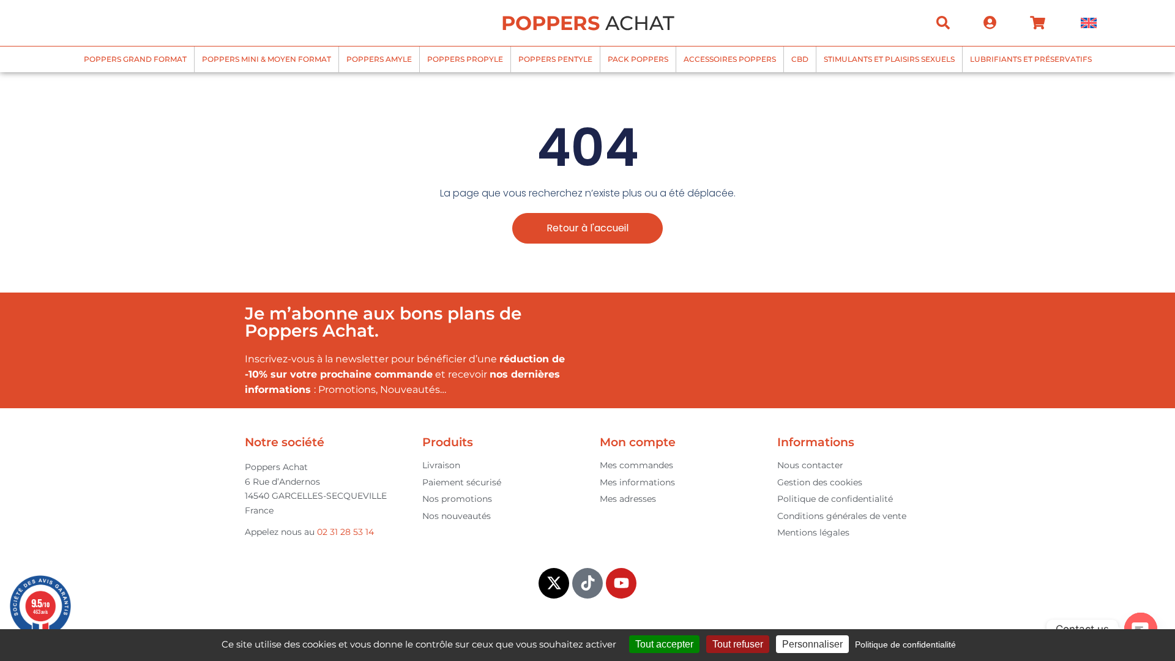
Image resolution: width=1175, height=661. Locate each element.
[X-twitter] (554, 583)
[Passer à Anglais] (1089, 23)
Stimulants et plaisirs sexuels (889, 59)
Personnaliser (812, 644)
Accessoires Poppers (730, 59)
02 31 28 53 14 (345, 531)
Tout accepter (664, 644)
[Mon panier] (1037, 22)
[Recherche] (943, 22)
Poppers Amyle (379, 59)
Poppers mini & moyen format (266, 59)
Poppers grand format (135, 59)
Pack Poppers (638, 59)
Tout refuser (737, 644)
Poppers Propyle (465, 59)
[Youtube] (621, 583)
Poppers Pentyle (555, 59)
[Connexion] (989, 22)
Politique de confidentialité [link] (905, 644)
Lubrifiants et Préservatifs (1031, 59)
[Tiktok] (587, 583)
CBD (799, 59)
